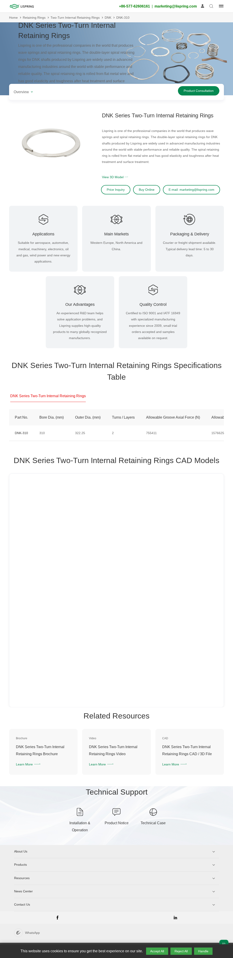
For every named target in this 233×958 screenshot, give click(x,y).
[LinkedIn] (175, 919)
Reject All (181, 951)
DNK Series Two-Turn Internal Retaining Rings (48, 396)
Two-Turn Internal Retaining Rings (75, 17)
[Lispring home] (21, 6)
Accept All (157, 951)
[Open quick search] (211, 6)
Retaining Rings (34, 17)
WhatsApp (32, 933)
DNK (108, 17)
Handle (203, 951)
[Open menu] (219, 6)
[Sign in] (202, 6)
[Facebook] (57, 919)
